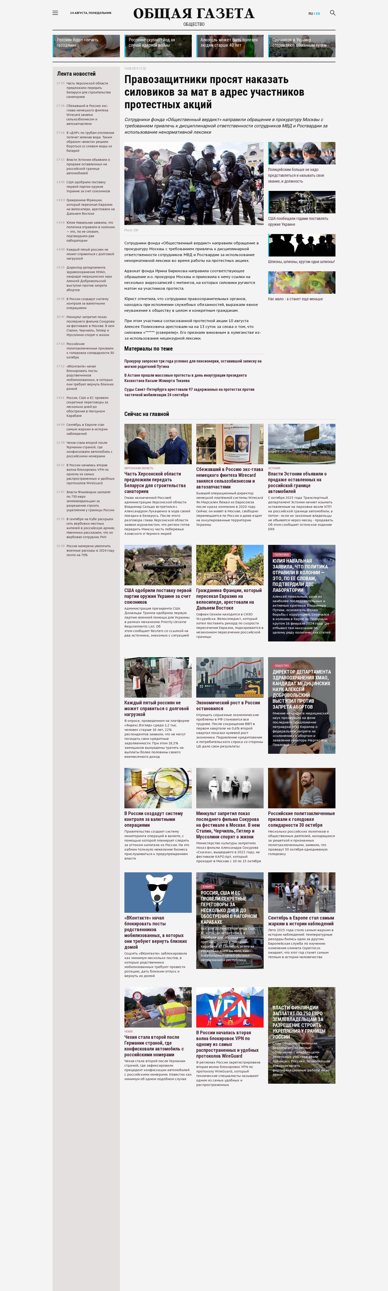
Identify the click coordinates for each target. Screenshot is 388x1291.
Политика (282, 554)
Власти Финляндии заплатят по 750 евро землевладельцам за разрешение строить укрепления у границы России (299, 1022)
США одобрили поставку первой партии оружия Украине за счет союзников (158, 596)
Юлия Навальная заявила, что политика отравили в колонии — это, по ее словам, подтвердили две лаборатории (300, 575)
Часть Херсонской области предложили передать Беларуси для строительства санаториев (155, 482)
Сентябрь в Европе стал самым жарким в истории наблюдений (301, 920)
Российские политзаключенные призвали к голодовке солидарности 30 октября (301, 819)
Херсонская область (138, 468)
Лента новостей (76, 73)
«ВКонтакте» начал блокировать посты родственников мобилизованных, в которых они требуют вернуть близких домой (155, 932)
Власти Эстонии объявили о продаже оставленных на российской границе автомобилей (297, 482)
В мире (207, 886)
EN (318, 13)
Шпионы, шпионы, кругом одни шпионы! (301, 261)
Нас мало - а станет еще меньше (295, 298)
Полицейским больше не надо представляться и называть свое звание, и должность (296, 175)
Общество (194, 24)
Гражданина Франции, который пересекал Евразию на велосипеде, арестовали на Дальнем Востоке (229, 599)
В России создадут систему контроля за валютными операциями (153, 819)
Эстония (274, 468)
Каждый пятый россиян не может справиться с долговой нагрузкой (156, 708)
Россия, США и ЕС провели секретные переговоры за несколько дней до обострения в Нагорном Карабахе (229, 907)
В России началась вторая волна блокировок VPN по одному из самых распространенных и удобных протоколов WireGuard (227, 1044)
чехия (128, 1031)
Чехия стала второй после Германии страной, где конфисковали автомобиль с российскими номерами (154, 1045)
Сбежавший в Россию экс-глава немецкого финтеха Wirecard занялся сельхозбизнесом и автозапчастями (229, 478)
